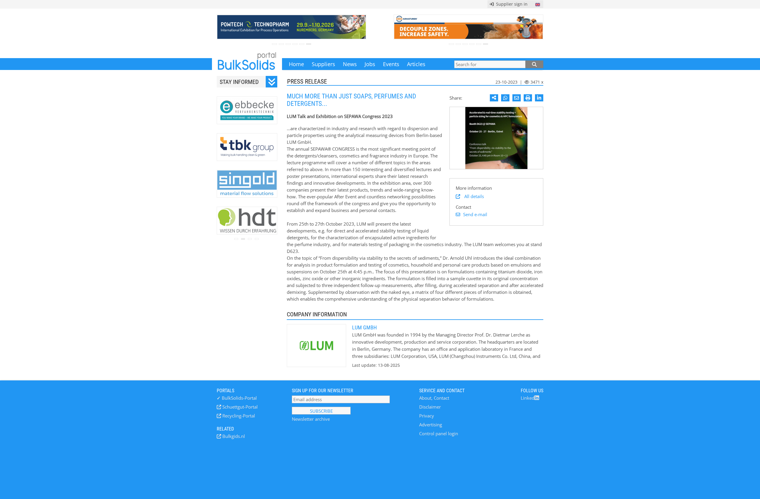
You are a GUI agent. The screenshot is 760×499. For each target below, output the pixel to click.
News (350, 64)
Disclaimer (430, 407)
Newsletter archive (311, 419)
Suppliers (323, 64)
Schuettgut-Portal (239, 407)
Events (391, 64)
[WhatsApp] (505, 97)
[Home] (247, 64)
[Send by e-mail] (516, 97)
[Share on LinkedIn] (539, 97)
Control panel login (438, 433)
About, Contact (434, 398)
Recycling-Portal (238, 416)
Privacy (426, 416)
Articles (416, 64)
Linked (527, 398)
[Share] (494, 97)
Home (296, 64)
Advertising (430, 425)
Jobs (370, 64)
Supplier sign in (511, 4)
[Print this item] (528, 97)
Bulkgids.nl (233, 436)
